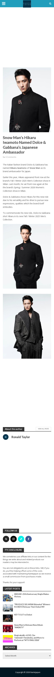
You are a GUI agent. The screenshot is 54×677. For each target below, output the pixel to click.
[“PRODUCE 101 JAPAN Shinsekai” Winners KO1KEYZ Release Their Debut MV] (8, 607)
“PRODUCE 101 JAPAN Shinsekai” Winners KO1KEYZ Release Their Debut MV (32, 605)
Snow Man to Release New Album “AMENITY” (28, 626)
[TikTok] (21, 539)
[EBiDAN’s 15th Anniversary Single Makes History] (8, 597)
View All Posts (43, 429)
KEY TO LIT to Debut (23, 615)
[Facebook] (28, 539)
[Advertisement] (27, 37)
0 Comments (10, 157)
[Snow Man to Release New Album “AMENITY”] (8, 628)
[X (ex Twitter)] (6, 539)
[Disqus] (27, 488)
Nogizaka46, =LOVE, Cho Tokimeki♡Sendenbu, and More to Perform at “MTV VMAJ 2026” (29, 637)
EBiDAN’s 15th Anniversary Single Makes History (31, 595)
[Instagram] (13, 539)
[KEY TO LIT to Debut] (8, 618)
